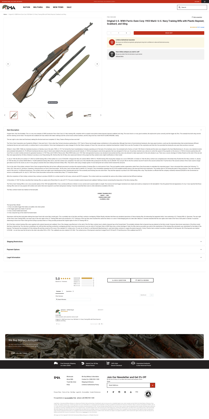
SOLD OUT (169, 33)
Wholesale (70, 376)
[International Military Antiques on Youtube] (131, 392)
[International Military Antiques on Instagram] (119, 392)
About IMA (70, 379)
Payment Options (13, 249)
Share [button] (58, 324)
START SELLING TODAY (19, 353)
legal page (85, 412)
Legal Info (78, 392)
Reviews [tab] (58, 291)
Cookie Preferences (95, 392)
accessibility (69, 398)
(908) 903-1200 (89, 398)
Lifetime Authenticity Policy (90, 384)
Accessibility (85, 392)
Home (5, 14)
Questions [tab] (69, 291)
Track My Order (71, 382)
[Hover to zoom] (53, 62)
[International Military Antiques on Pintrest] (125, 392)
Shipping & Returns (88, 382)
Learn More (119, 44)
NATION (26, 7)
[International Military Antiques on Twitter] (113, 392)
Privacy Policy (57, 392)
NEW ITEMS (58, 7)
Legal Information (13, 257)
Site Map (72, 392)
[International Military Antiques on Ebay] (137, 392)
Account (197, 1)
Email (108, 381)
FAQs (68, 384)
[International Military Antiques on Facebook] (107, 392)
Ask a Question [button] (120, 280)
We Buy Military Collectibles (90, 376)
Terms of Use (65, 392)
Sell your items (119, 56)
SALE (69, 7)
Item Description (13, 130)
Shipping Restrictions (15, 242)
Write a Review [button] (143, 280)
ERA (48, 7)
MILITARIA (38, 7)
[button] (99, 324)
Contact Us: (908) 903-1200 (90, 379)
